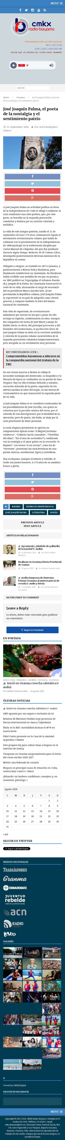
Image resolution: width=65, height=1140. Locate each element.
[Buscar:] (33, 88)
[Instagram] (32, 10)
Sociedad (54, 680)
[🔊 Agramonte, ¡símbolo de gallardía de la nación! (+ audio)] (9, 552)
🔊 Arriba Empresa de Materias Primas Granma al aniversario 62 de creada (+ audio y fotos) (38, 580)
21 (41, 816)
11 (16, 811)
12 (24, 811)
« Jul (5, 834)
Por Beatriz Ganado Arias (49, 568)
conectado (36, 614)
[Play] (14, 65)
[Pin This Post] (32, 191)
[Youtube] (38, 10)
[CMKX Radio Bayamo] (32, 26)
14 (41, 811)
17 (7, 816)
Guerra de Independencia (40, 506)
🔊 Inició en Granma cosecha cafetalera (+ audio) (30, 708)
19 (24, 816)
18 (16, 816)
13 (32, 811)
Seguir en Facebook (32, 629)
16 (57, 811)
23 (57, 816)
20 (32, 816)
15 (49, 811)
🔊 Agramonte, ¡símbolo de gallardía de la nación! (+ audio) (39, 547)
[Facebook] (20, 10)
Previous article (32, 522)
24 (7, 821)
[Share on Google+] (32, 198)
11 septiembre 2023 (18, 127)
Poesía (54, 512)
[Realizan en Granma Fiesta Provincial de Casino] (9, 568)
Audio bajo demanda (15, 680)
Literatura (38, 512)
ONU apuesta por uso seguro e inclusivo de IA (28, 713)
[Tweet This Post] (32, 184)
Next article (32, 526)
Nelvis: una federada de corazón (21, 762)
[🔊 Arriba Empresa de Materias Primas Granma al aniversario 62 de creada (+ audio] (9, 584)
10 (7, 811)
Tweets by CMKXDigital (14, 1085)
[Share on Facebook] (32, 176)
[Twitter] (26, 10)
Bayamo (16, 506)
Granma (32, 680)
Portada (43, 680)
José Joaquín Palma (16, 512)
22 (49, 816)
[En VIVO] (45, 10)
